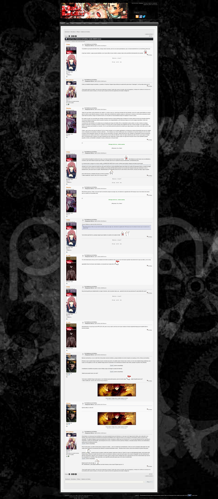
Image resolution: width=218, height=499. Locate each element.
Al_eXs (68, 255)
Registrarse (104, 23)
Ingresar (97, 23)
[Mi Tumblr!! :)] (68, 104)
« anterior (147, 34)
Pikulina (68, 108)
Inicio (62, 23)
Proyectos (78, 23)
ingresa (150, 3)
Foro (68, 23)
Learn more (194, 495)
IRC (85, 23)
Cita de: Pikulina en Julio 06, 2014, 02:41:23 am (92, 224)
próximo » (151, 34)
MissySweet (69, 80)
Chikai (68, 44)
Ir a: (144, 481)
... (70, 36)
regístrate (155, 3)
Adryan (68, 353)
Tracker (90, 23)
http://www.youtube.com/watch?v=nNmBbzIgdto (117, 399)
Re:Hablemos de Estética (91, 44)
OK (189, 495)
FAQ (72, 23)
